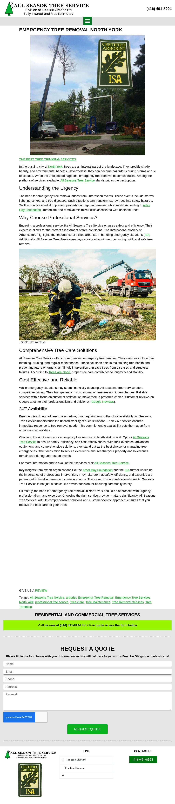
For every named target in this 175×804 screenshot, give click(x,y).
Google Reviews (102, 401)
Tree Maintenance (98, 602)
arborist (71, 597)
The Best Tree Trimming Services (47, 159)
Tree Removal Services (128, 602)
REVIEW (41, 590)
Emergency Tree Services (132, 597)
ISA (147, 234)
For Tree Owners (74, 768)
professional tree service (52, 602)
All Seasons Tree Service (77, 180)
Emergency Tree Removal (95, 597)
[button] (87, 21)
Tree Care (77, 602)
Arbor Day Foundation (98, 470)
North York (55, 166)
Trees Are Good (59, 372)
